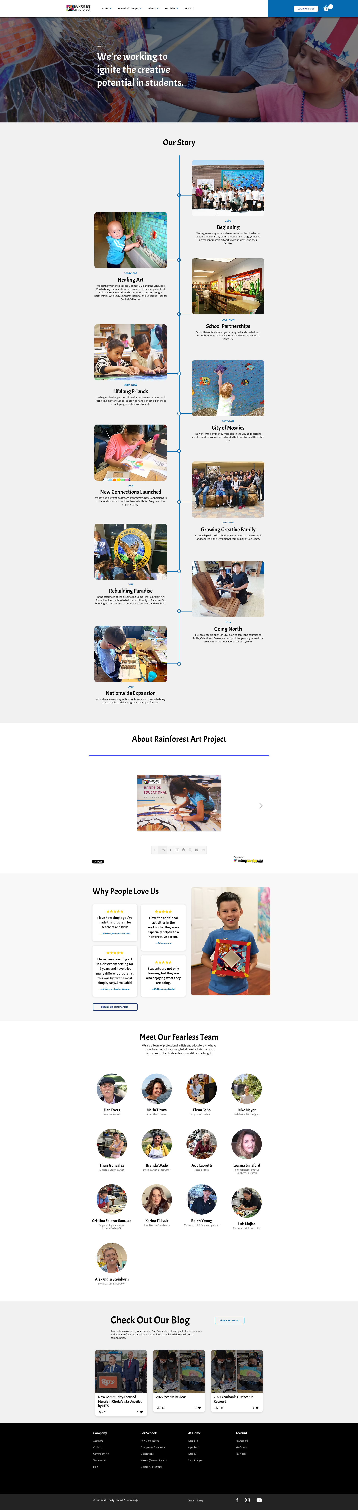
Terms (191, 1500)
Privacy (200, 1500)
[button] (306, 9)
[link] (328, 7)
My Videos (241, 1454)
